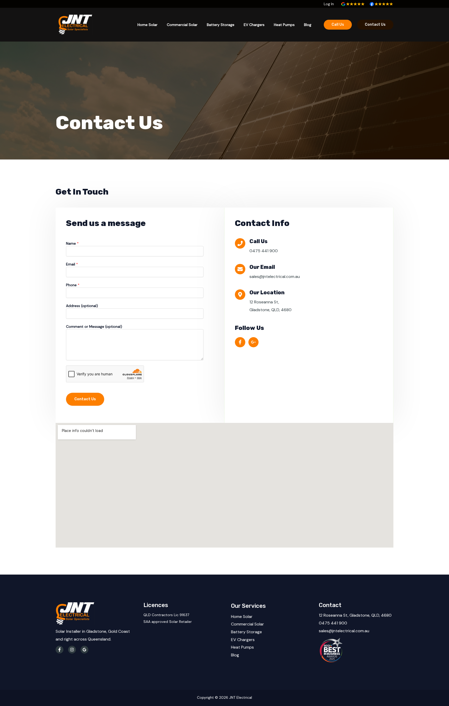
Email (72, 264)
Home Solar (147, 24)
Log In (329, 4)
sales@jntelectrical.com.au (344, 631)
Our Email (262, 267)
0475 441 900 (333, 623)
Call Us (258, 241)
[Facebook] (59, 650)
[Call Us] (240, 243)
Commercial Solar (182, 24)
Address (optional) (82, 305)
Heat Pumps (284, 24)
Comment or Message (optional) (94, 326)
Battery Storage (220, 24)
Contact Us (85, 399)
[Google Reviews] (84, 650)
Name (72, 243)
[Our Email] (240, 269)
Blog (307, 24)
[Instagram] (72, 650)
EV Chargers (254, 24)
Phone (73, 285)
